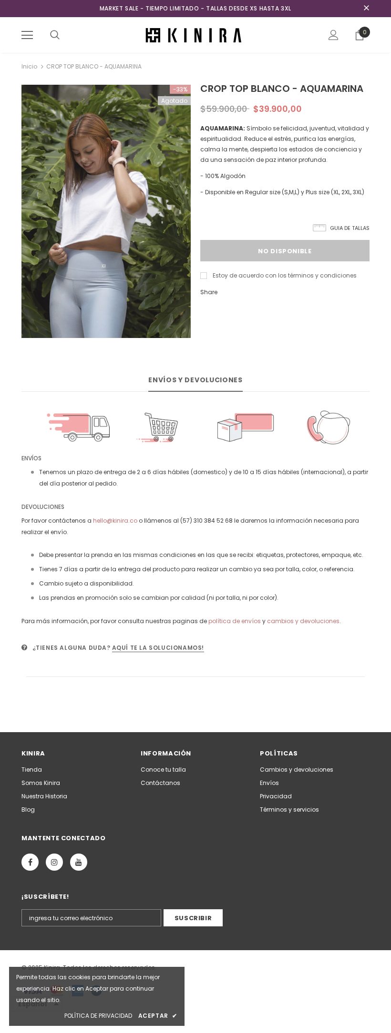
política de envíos (234, 621)
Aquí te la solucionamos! (158, 648)
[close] (366, 8)
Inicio (29, 66)
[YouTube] (78, 862)
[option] (106, 211)
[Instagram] (54, 862)
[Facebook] (30, 862)
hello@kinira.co (115, 520)
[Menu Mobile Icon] (27, 35)
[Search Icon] (55, 35)
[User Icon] (334, 35)
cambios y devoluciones (303, 621)
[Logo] (195, 34)
